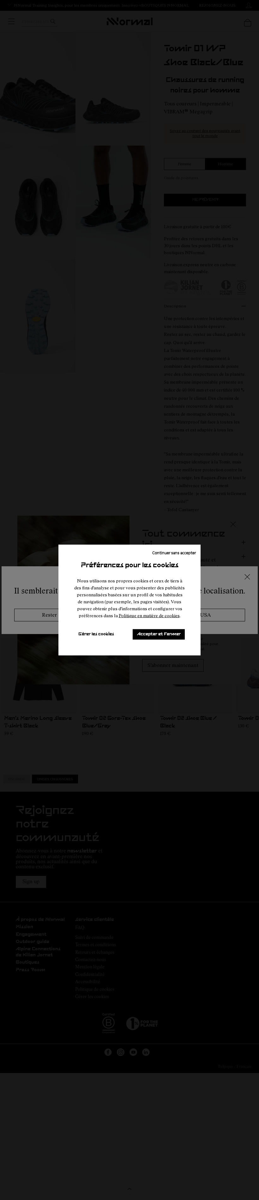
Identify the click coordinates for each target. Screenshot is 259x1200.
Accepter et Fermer (159, 634)
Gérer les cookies (96, 634)
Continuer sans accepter (174, 552)
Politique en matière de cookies (149, 615)
